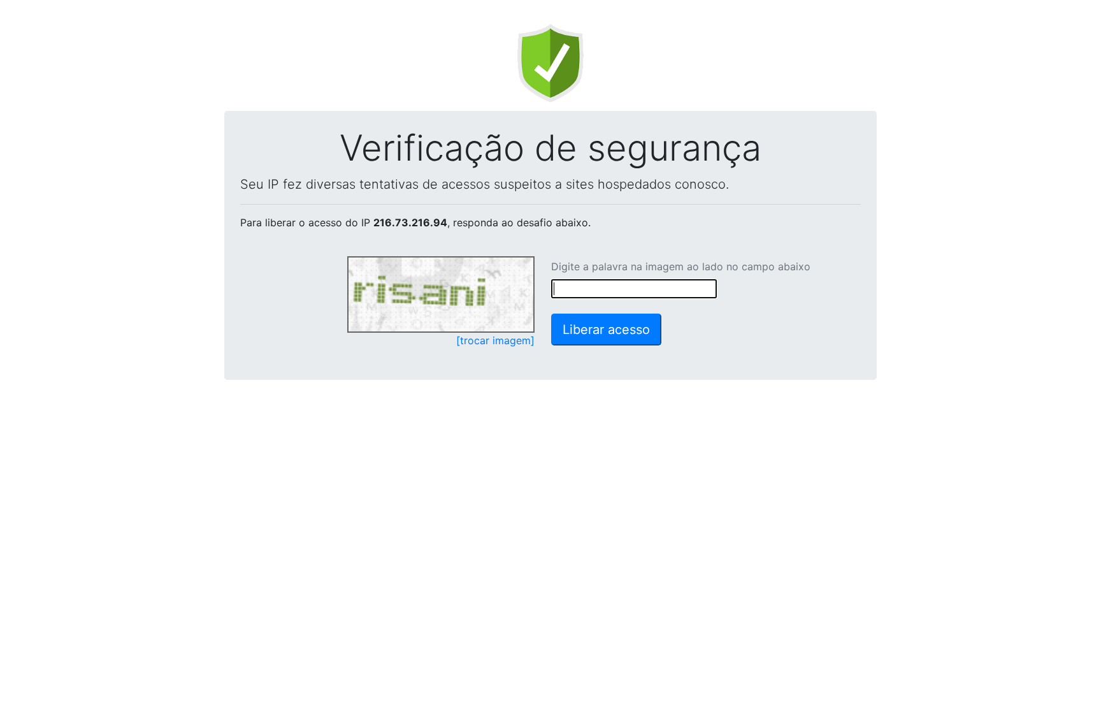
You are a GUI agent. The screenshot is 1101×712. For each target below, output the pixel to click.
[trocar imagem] (495, 340)
